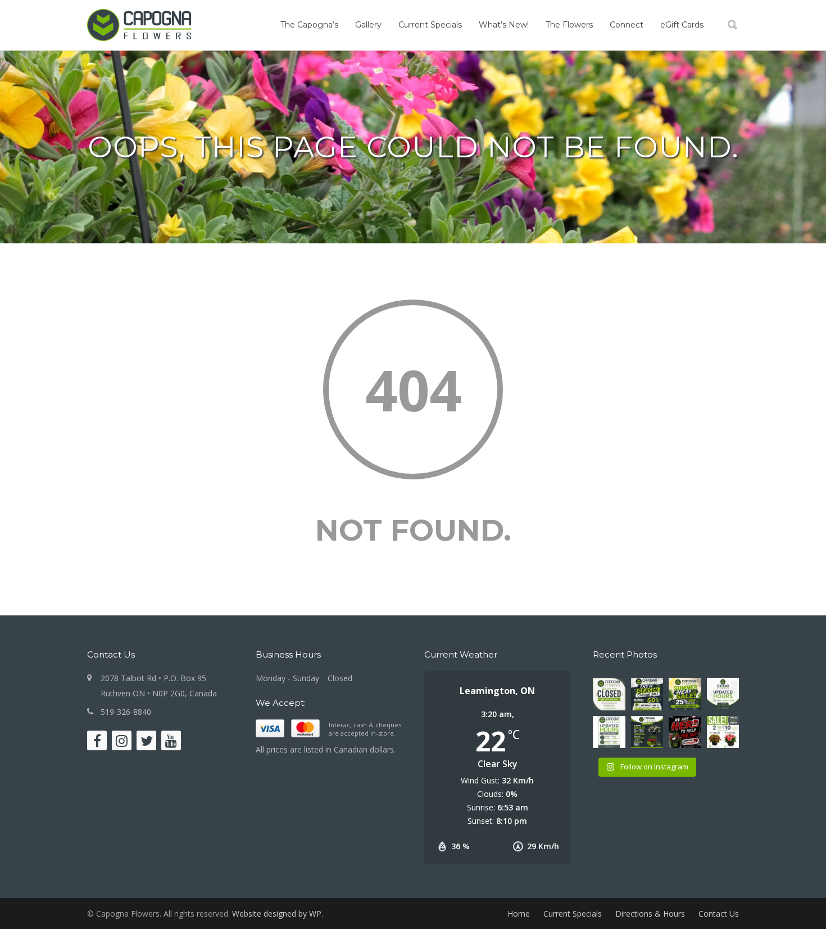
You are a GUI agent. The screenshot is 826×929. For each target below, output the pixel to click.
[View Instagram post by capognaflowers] (618, 703)
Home (518, 913)
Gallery (368, 25)
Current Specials (430, 25)
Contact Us (718, 913)
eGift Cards (682, 25)
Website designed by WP (276, 913)
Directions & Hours (650, 913)
